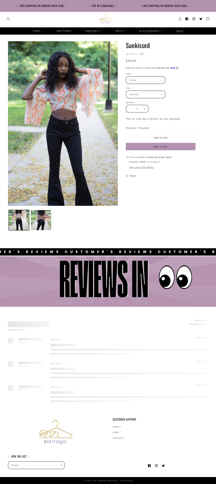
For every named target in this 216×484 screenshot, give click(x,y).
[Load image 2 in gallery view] (41, 220)
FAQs (116, 432)
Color (128, 73)
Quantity (130, 102)
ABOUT (117, 426)
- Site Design (125, 480)
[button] (8, 18)
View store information (141, 167)
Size (128, 88)
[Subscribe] (61, 465)
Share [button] (133, 175)
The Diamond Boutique (105, 480)
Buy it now (160, 146)
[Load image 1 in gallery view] (19, 220)
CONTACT (118, 438)
